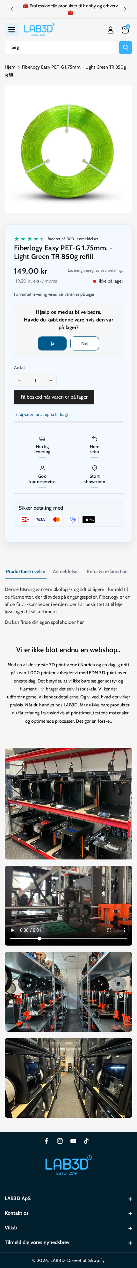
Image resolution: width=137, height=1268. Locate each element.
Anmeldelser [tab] (66, 571)
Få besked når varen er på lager (54, 397)
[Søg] (125, 47)
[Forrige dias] (12, 9)
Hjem (10, 67)
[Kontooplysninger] (111, 30)
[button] (12, 29)
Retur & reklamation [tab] (107, 571)
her (80, 622)
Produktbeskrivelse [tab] (25, 571)
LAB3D (57, 1260)
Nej (84, 343)
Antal (19, 367)
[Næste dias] (125, 9)
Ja (52, 343)
